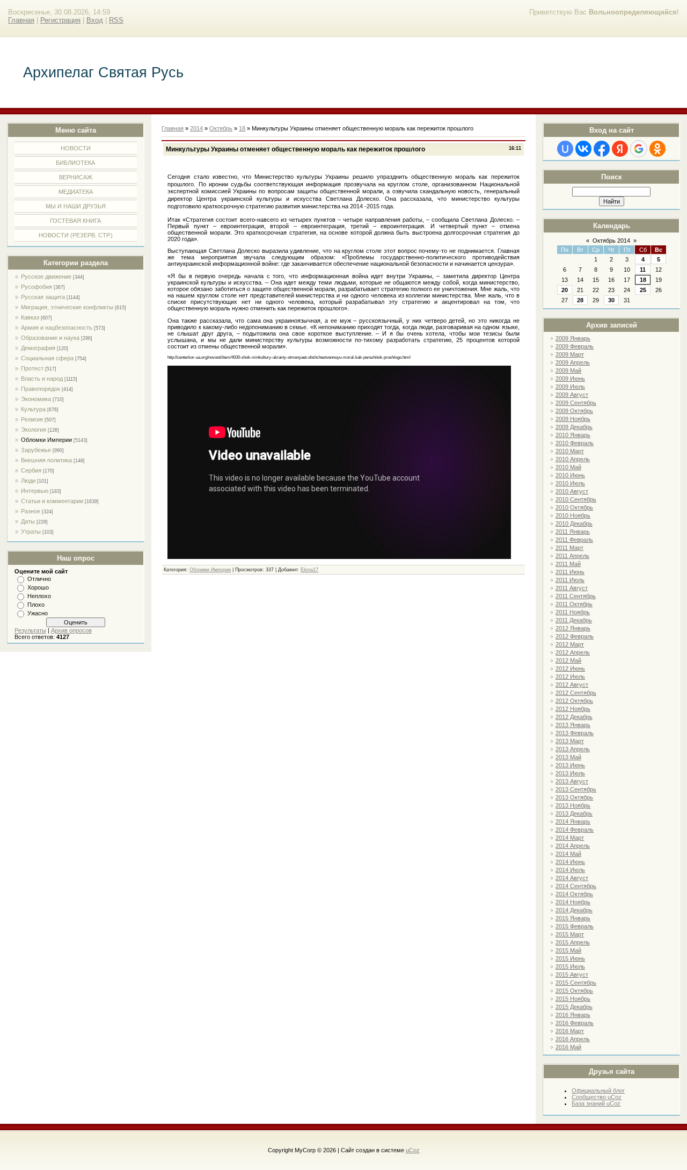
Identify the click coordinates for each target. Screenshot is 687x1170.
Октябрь (220, 128)
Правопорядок (40, 389)
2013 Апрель (573, 749)
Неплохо (39, 596)
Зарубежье (36, 450)
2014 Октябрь (574, 894)
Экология (33, 429)
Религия (32, 419)
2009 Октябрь (574, 411)
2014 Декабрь (574, 910)
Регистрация (60, 20)
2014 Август (572, 878)
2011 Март (569, 547)
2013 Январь (573, 725)
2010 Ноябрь (573, 515)
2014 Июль (570, 870)
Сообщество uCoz (597, 1097)
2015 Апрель (573, 942)
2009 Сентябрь (576, 402)
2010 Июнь (570, 475)
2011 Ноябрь (573, 612)
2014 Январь (573, 821)
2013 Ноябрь (573, 805)
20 (564, 290)
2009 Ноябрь (573, 419)
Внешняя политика (46, 460)
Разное (30, 511)
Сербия (31, 470)
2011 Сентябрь (576, 596)
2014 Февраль (575, 829)
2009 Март (570, 354)
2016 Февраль (575, 1023)
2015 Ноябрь (573, 998)
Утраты (31, 531)
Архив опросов (71, 630)
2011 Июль (570, 580)
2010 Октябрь (574, 507)
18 (643, 280)
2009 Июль (570, 386)
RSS (116, 20)
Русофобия (36, 287)
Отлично (39, 579)
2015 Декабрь (574, 1007)
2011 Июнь (570, 572)
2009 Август (572, 394)
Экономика (36, 399)
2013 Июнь (570, 765)
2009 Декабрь (574, 427)
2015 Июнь (570, 958)
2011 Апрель (572, 556)
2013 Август (572, 781)
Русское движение (46, 276)
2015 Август (572, 974)
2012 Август (572, 684)
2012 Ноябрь (573, 709)
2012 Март (570, 644)
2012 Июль (570, 676)
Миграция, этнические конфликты (67, 307)
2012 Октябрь (574, 700)
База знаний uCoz (596, 1103)
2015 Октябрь (574, 990)
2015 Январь (573, 918)
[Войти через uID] (565, 149)
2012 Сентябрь (576, 692)
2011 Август (572, 588)
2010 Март (570, 451)
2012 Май (568, 660)
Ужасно (37, 613)
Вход (94, 20)
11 (643, 269)
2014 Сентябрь (576, 886)
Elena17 (309, 569)
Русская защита (43, 297)
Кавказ (30, 317)
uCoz (413, 1150)
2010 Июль (570, 483)
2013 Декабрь (574, 813)
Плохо (36, 604)
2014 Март (570, 837)
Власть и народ (42, 378)
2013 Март (570, 741)
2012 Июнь (570, 668)
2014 (196, 128)
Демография (38, 348)
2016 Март (570, 1031)
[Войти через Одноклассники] (657, 149)
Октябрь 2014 (611, 240)
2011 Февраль (574, 539)
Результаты (30, 630)
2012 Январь (573, 628)
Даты (28, 521)
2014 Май (568, 854)
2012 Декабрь (574, 717)
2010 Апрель (573, 459)
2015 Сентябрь (576, 982)
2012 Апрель (573, 652)
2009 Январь (573, 338)
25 (643, 290)
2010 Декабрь (574, 523)
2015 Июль (570, 966)
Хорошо (38, 587)
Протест (32, 368)
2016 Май (568, 1047)
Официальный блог (598, 1090)
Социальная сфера (47, 358)
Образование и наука (50, 338)
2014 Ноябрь (573, 902)
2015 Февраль (575, 926)
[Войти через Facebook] (602, 149)
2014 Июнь (570, 862)
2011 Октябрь (574, 604)
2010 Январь (573, 435)
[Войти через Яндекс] (620, 149)
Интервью (34, 491)
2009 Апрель (573, 362)
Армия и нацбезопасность (56, 327)
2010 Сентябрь (576, 499)
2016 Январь (573, 1015)
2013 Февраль (575, 733)
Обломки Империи (46, 440)
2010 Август (572, 491)
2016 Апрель (573, 1039)
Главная (21, 20)
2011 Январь (573, 531)
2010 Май (568, 467)
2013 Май (568, 757)
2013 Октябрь (574, 797)
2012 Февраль (575, 636)
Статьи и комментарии (52, 501)
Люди (28, 480)
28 (580, 300)
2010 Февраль (575, 443)
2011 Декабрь (574, 620)
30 (611, 300)
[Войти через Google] (638, 148)
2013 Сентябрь (576, 789)
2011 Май (568, 564)
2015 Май (568, 950)
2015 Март (570, 934)
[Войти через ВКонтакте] (583, 149)
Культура (33, 409)
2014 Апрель (573, 845)
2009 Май (568, 370)
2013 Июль (570, 773)
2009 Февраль (575, 346)
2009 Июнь (570, 378)
